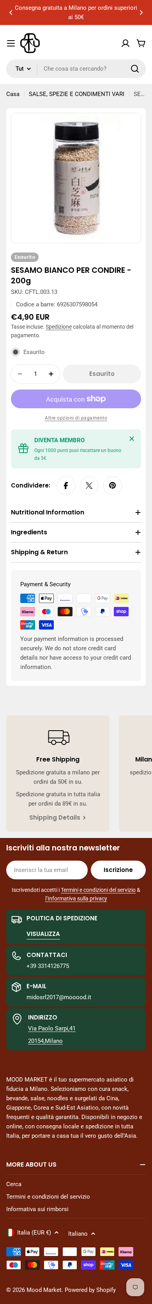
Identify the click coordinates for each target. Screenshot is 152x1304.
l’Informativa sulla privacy (76, 898)
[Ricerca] (135, 68)
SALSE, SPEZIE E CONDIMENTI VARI (76, 94)
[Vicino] (131, 438)
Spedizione (59, 327)
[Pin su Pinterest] (112, 485)
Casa (12, 94)
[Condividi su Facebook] (66, 485)
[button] (11, 12)
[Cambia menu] (11, 43)
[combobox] (76, 68)
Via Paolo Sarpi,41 (52, 1028)
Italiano (78, 1233)
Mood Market (44, 1289)
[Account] (125, 43)
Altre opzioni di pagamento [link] (76, 418)
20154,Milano (45, 1040)
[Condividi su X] (89, 485)
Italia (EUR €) (34, 1232)
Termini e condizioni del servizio (98, 890)
